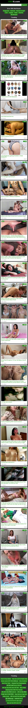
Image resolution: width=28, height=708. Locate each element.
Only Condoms (23, 681)
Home (5, 706)
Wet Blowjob (14, 14)
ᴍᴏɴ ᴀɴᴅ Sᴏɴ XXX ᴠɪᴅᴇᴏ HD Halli (10, 687)
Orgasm (11, 12)
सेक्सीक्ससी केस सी (18, 698)
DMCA (13, 706)
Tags (9, 706)
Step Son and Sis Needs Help (19, 678)
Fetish (15, 12)
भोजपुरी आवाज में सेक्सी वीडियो (7, 694)
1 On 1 (6, 12)
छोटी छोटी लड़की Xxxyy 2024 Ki (14, 685)
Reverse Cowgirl (20, 10)
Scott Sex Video (6, 683)
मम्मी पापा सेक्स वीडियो (21, 692)
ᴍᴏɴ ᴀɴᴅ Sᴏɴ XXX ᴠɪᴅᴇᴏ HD (14, 703)
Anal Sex (21, 12)
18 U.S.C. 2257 (20, 706)
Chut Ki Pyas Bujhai (6, 678)
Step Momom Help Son (21, 694)
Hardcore (12, 10)
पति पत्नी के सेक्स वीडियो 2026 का (9, 692)
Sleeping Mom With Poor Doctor (14, 689)
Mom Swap (23, 687)
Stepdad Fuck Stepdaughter (19, 683)
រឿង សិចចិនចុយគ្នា (9, 698)
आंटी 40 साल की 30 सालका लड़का (17, 696)
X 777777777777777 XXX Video (14, 700)
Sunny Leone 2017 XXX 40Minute (9, 681)
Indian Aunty (6, 696)
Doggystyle (6, 10)
